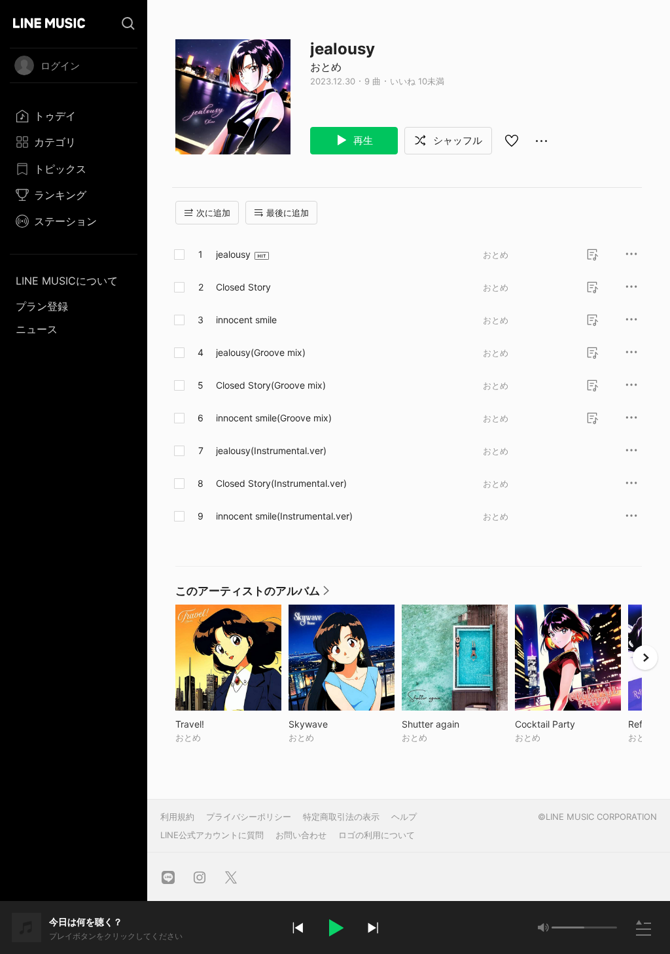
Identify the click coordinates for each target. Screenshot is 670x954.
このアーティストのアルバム (252, 594)
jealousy (233, 254)
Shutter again (455, 724)
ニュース (37, 329)
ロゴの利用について (376, 835)
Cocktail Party (568, 724)
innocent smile (246, 319)
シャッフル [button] (456, 140)
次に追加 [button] (213, 212)
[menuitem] (73, 115)
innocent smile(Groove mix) (274, 417)
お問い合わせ (300, 835)
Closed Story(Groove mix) (271, 385)
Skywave (335, 724)
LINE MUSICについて (67, 280)
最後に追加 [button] (287, 212)
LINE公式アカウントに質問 (212, 835)
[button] (335, 928)
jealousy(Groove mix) (261, 352)
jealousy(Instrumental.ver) (271, 450)
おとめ (326, 66)
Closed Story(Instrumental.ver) (281, 483)
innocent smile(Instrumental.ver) (284, 515)
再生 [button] (362, 140)
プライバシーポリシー (248, 816)
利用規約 (177, 816)
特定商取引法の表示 (341, 816)
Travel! (216, 724)
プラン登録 (42, 306)
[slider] (568, 927)
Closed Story (243, 286)
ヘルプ (404, 816)
